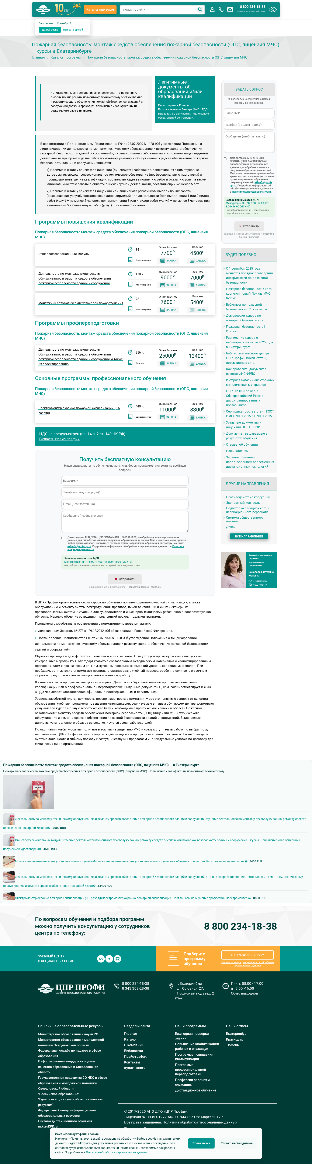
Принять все (202, 1143)
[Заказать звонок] (221, 9)
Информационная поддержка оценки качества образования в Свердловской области (68, 1066)
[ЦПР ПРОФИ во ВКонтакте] (101, 958)
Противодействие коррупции (248, 497)
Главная (38, 57)
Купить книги (134, 1068)
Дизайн (232, 527)
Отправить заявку (247, 955)
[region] (156, 855)
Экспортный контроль (243, 503)
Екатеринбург (237, 1034)
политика (156, 587)
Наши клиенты (237, 451)
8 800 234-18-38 (252, 6)
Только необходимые (237, 1143)
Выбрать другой (73, 29)
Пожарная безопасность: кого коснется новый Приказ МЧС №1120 (249, 293)
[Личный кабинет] (212, 9)
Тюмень (232, 1045)
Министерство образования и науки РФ (68, 1034)
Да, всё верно (50, 29)
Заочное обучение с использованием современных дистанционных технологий (250, 462)
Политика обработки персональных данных (200, 1122)
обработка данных (139, 587)
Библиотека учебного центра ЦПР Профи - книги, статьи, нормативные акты (247, 358)
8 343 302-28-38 (135, 988)
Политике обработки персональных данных (117, 1152)
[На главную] (43, 9)
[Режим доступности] (273, 9)
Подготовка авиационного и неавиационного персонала (247, 510)
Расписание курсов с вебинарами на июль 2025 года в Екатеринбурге (249, 342)
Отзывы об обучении (242, 444)
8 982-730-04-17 (260, 585)
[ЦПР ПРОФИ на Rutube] (117, 958)
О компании (133, 1045)
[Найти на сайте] (200, 10)
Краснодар (234, 1039)
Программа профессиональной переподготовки (190, 1069)
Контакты (132, 1062)
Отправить (127, 579)
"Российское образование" (58, 1094)
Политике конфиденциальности (251, 191)
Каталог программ (100, 9)
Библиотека (133, 1051)
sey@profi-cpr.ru (260, 581)
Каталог (130, 1039)
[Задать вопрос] (230, 9)
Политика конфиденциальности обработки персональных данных (247, 964)
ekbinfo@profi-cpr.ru (79, 546)
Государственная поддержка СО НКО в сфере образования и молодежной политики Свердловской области (72, 1083)
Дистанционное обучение (195, 1090)
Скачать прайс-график (59, 439)
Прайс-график (135, 1057)
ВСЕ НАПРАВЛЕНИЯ (249, 536)
